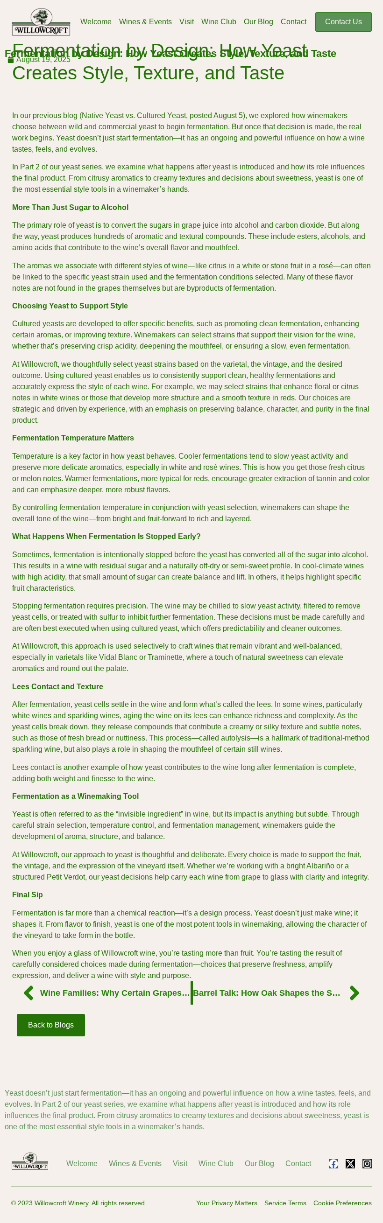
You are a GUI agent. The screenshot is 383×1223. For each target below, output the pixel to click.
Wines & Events (145, 22)
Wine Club (218, 22)
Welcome (96, 22)
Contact (293, 22)
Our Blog (258, 22)
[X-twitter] (350, 1163)
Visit (186, 22)
